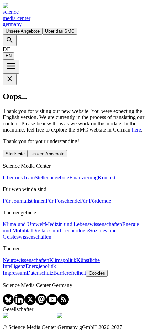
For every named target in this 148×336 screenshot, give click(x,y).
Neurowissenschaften (26, 260)
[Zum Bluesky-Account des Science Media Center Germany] (8, 303)
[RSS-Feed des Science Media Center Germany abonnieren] (63, 303)
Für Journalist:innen (24, 201)
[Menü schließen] (10, 79)
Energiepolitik (40, 266)
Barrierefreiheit (69, 273)
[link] (74, 15)
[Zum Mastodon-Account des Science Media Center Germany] (41, 303)
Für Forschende (63, 201)
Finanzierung (83, 177)
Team (29, 177)
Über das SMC (59, 31)
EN (9, 56)
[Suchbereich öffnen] (10, 40)
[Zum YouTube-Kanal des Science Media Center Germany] (52, 303)
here (136, 130)
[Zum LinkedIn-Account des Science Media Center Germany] (19, 303)
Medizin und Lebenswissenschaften (83, 224)
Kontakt (106, 177)
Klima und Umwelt (24, 224)
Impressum (15, 273)
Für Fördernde (95, 201)
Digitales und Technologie (60, 230)
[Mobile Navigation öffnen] (11, 67)
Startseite (15, 153)
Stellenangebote (52, 177)
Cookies (97, 273)
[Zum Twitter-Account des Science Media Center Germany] (30, 303)
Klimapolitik (62, 260)
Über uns (13, 177)
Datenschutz (40, 273)
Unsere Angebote (23, 31)
